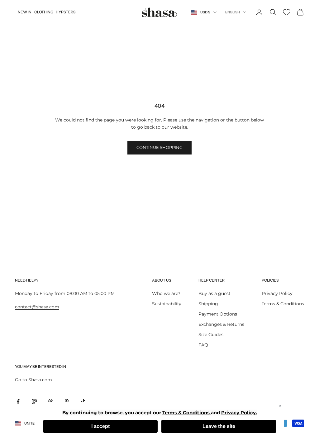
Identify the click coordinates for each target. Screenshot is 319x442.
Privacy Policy (277, 293)
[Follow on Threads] (50, 401)
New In (24, 12)
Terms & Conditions (283, 304)
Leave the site (218, 426)
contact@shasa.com (37, 307)
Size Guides (210, 334)
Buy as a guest (214, 293)
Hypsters (65, 12)
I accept (100, 426)
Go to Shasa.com (33, 380)
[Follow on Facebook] (18, 401)
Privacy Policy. (239, 413)
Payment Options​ (217, 314)
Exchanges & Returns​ (221, 324)
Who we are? (166, 293)
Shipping (208, 304)
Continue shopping (159, 147)
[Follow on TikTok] (83, 401)
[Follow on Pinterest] (67, 401)
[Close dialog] (280, 405)
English (232, 12)
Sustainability (166, 304)
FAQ (203, 345)
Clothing (43, 12)
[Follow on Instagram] (34, 401)
